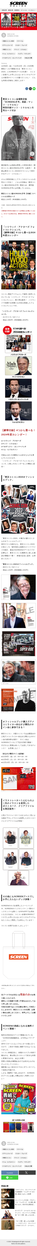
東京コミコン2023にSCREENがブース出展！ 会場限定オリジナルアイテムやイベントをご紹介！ (18, 24)
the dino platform (20, 1243)
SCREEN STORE (12, 36)
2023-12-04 (10, 34)
